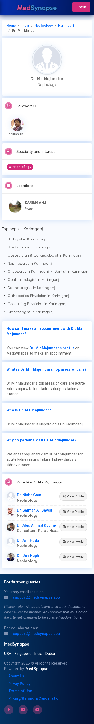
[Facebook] (9, 710)
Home (11, 25)
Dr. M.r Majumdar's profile (52, 348)
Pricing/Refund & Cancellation (34, 698)
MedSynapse (37, 669)
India (25, 25)
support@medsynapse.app (36, 597)
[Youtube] (37, 710)
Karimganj (66, 25)
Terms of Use (20, 691)
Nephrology (43, 25)
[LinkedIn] (23, 710)
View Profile (75, 496)
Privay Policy (19, 684)
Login (81, 6)
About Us (16, 676)
